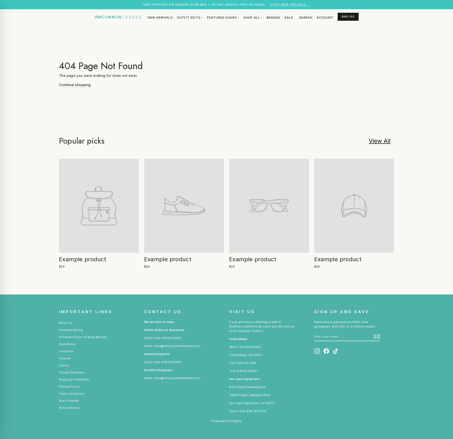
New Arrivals (160, 17)
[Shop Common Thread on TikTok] (335, 351)
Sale (289, 17)
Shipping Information (74, 379)
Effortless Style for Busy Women (83, 337)
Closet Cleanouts (71, 372)
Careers (65, 358)
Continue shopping (75, 85)
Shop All (251, 17)
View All (379, 140)
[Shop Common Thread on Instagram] (317, 351)
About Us (65, 323)
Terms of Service (71, 393)
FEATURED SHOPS (222, 17)
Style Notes (67, 344)
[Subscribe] (377, 337)
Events (64, 365)
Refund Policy (69, 408)
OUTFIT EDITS (189, 17)
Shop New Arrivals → (290, 4)
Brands (273, 17)
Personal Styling (71, 330)
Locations (66, 351)
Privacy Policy (69, 386)
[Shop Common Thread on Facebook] (326, 351)
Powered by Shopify (226, 421)
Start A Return (69, 400)
